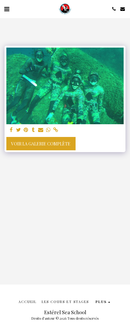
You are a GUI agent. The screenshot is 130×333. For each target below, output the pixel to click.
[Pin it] (26, 130)
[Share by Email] (41, 130)
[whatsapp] (48, 130)
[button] (7, 8)
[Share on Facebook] (11, 130)
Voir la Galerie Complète (40, 144)
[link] (55, 130)
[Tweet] (18, 130)
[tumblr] (33, 130)
